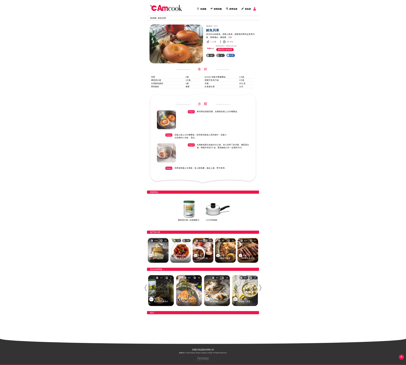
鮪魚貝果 (162, 18)
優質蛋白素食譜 (225, 50)
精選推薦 (218, 9)
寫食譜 (248, 9)
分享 (232, 55)
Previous (145, 288)
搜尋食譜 (233, 9)
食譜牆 (203, 9)
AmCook (166, 8)
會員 (254, 9)
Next (261, 288)
